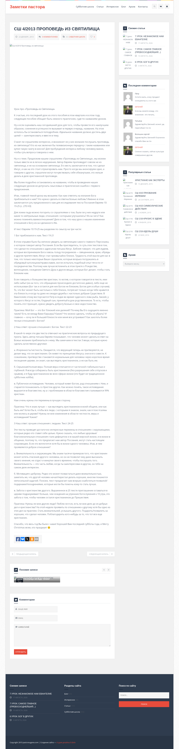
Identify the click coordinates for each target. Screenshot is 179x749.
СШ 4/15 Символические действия (149, 207)
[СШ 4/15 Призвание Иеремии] (128, 196)
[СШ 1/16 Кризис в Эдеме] (128, 221)
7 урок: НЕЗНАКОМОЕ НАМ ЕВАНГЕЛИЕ (149, 38)
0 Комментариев (50, 37)
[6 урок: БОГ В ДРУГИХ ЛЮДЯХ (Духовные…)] (128, 68)
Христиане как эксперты (150, 180)
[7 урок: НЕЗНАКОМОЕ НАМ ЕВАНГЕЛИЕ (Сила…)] (128, 42)
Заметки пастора (27, 6)
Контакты (143, 6)
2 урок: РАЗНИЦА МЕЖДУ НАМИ (32, 579)
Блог (123, 6)
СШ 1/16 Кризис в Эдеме (148, 218)
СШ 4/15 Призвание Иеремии (145, 194)
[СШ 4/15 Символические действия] (128, 209)
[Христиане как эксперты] (128, 184)
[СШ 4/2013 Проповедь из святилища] (62, 73)
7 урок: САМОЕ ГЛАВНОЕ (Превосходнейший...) (148, 50)
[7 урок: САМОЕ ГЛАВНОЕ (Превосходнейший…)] (128, 54)
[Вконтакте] (161, 6)
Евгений (139, 107)
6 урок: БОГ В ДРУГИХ (146, 62)
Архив (132, 6)
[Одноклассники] (167, 6)
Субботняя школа (85, 6)
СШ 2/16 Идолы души (146, 231)
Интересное (112, 6)
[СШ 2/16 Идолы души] (128, 234)
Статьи (100, 6)
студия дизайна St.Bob (66, 742)
